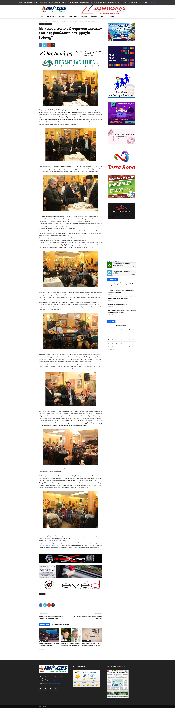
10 (112, 339)
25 (116, 346)
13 (125, 339)
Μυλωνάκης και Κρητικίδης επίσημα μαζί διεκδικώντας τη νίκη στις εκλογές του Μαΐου (70, 645)
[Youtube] (55, 689)
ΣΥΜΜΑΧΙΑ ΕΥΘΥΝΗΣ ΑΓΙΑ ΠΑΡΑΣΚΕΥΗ (57, 594)
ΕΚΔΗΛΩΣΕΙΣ (94, 16)
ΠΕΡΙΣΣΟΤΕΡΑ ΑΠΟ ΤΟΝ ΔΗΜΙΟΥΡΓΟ (60, 624)
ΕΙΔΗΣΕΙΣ (42, 16)
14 (129, 339)
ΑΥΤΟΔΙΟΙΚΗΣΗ (73, 16)
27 (125, 346)
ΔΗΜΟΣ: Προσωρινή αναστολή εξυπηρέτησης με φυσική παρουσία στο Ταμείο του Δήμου (122, 311)
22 (134, 343)
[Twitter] (50, 689)
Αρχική (40, 21)
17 (112, 343)
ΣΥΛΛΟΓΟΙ (111, 16)
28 (129, 346)
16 (108, 343)
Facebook (59, 540)
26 (121, 346)
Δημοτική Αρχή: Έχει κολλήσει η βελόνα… (118, 298)
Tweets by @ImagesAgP (113, 261)
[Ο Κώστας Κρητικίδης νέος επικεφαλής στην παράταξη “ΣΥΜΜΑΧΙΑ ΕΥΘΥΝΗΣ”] (92, 635)
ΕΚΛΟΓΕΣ (103, 16)
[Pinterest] (45, 689)
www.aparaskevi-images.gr (77, 536)
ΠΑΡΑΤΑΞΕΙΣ (47, 21)
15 (134, 339)
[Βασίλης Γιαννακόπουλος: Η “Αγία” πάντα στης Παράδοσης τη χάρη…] (49, 635)
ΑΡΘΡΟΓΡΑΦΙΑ (50, 16)
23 (108, 346)
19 (121, 343)
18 (116, 343)
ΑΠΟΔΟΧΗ (153, 2)
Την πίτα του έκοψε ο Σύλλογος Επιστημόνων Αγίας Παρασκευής (88, 617)
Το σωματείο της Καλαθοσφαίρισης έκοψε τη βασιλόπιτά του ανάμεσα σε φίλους (51, 617)
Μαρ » (112, 349)
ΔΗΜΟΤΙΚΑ (84, 16)
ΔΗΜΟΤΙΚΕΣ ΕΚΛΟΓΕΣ (65, 641)
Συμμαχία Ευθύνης (56, 21)
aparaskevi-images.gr (52, 545)
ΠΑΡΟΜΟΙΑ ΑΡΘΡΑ (44, 624)
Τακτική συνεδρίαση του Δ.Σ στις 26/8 (117, 305)
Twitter (68, 540)
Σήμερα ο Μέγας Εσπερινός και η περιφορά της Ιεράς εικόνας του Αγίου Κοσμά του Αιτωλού (121, 284)
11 (116, 339)
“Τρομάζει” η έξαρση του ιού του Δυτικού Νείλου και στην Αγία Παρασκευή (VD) (121, 291)
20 (125, 343)
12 (121, 339)
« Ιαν (108, 349)
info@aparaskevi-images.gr (53, 683)
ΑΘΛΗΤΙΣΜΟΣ (62, 16)
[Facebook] (40, 689)
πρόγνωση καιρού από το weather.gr (86, 687)
